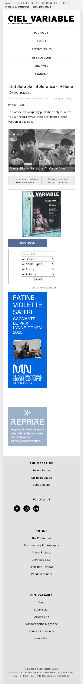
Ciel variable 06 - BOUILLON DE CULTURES (36, 98)
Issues (17, 2)
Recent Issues (42, 470)
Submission (41, 609)
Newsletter (41, 638)
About (41, 41)
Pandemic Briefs (41, 574)
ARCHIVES (41, 66)
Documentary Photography (41, 545)
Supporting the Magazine (41, 624)
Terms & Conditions (41, 631)
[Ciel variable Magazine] (41, 24)
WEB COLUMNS (41, 57)
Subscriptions (41, 485)
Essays (69, 98)
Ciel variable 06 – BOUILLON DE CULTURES (45, 2)
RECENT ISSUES (42, 49)
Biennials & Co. (41, 560)
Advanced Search (48, 287)
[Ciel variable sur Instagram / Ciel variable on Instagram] (26, 511)
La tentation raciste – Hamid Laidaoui (24, 181)
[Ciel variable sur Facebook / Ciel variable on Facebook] (17, 511)
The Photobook (42, 538)
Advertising (41, 617)
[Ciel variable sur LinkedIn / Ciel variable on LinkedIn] (36, 511)
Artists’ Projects (41, 552)
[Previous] (25, 150)
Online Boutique (41, 478)
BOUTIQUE (40, 32)
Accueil (8, 2)
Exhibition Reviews (42, 567)
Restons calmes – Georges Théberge (58, 181)
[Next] (58, 150)
